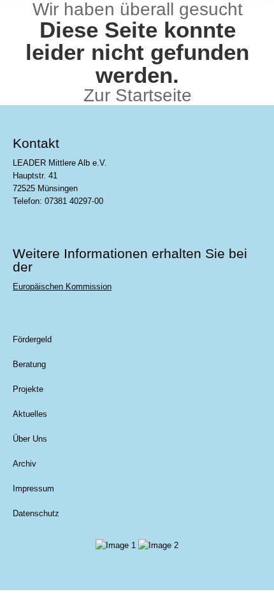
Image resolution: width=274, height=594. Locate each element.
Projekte (28, 389)
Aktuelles (30, 414)
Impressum (33, 488)
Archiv (24, 463)
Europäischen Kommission (62, 286)
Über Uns (30, 439)
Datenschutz (36, 513)
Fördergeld (32, 339)
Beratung (29, 364)
